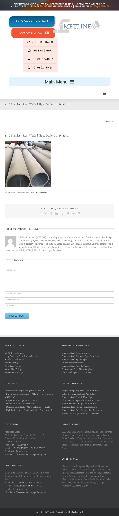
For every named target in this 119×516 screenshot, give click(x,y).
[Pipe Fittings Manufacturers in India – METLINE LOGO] (76, 20)
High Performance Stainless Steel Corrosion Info (29, 410)
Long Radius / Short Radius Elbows (21, 356)
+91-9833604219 (20, 445)
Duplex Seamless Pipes (72, 362)
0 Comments (41, 193)
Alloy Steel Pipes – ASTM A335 (76, 372)
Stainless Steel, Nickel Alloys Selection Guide (28, 407)
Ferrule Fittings (11, 362)
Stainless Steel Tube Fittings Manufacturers (82, 410)
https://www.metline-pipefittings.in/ (28, 454)
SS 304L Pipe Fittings (14, 353)
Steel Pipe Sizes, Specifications (20, 403)
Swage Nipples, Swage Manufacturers (79, 403)
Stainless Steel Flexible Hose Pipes (77, 397)
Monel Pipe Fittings (13, 369)
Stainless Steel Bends (14, 359)
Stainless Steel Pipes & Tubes (75, 366)
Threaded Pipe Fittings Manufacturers (79, 407)
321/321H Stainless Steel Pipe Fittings (79, 394)
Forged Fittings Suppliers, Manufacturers (80, 390)
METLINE (11, 193)
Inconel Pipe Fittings (14, 372)
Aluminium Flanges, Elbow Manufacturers (81, 400)
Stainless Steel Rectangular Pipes (77, 353)
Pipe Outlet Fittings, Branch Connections (80, 413)
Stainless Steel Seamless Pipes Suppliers (80, 356)
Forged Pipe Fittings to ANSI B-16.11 (23, 400)
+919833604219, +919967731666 (27, 485)
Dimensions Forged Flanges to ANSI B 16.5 (26, 390)
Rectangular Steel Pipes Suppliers (77, 369)
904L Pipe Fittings (13, 366)
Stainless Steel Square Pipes (74, 359)
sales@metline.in (19, 451)
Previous (110, 121)
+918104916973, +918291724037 (27, 482)
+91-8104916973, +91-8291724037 (29, 448)
